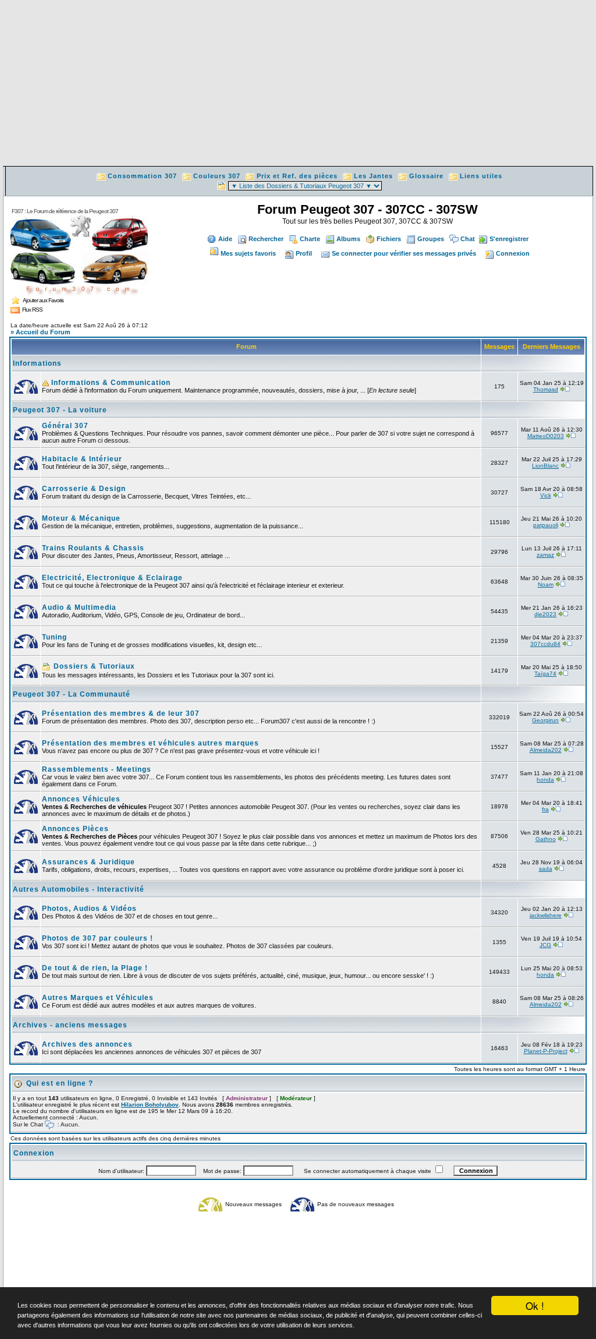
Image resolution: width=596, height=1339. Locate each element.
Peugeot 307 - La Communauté (71, 694)
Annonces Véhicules (81, 799)
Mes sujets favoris (248, 253)
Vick (545, 495)
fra (545, 809)
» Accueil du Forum (40, 331)
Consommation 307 (142, 175)
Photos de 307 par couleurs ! (97, 938)
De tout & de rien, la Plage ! (95, 968)
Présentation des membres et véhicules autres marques (150, 743)
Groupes (430, 238)
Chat (467, 238)
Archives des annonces (87, 1044)
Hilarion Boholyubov (150, 1104)
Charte (310, 238)
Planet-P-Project (545, 1051)
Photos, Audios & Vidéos (89, 909)
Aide (225, 238)
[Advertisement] (298, 84)
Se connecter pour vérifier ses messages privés (404, 253)
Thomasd (545, 389)
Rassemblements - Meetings (96, 769)
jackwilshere (546, 915)
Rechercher (266, 238)
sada (545, 868)
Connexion (513, 253)
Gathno (545, 839)
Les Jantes (373, 175)
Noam (546, 584)
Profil (304, 253)
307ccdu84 (545, 644)
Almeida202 (546, 750)
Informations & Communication (110, 383)
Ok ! (535, 1305)
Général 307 (65, 426)
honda (545, 779)
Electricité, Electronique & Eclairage (112, 578)
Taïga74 (545, 673)
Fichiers (389, 238)
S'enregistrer (508, 238)
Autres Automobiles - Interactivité (78, 889)
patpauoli (545, 525)
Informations (37, 363)
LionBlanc (545, 465)
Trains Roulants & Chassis (93, 548)
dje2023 (545, 614)
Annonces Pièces (75, 829)
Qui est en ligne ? (59, 1083)
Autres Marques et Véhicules (98, 998)
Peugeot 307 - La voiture (60, 410)
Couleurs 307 (216, 175)
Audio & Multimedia (79, 607)
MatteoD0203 (545, 436)
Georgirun (545, 720)
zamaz (545, 555)
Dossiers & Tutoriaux (93, 666)
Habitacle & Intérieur (82, 459)
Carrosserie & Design (84, 489)
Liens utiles (481, 175)
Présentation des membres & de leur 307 (121, 713)
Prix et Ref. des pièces (297, 175)
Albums (348, 238)
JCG (545, 945)
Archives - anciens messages (70, 1025)
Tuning (54, 637)
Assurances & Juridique (88, 862)
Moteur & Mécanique (81, 518)
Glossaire (426, 175)
